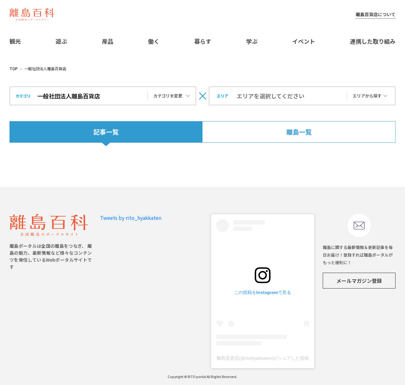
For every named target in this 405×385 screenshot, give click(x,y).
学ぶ (252, 41)
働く (153, 41)
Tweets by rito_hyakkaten (130, 217)
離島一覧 (299, 131)
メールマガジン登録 (359, 280)
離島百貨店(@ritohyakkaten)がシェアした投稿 (263, 358)
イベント (303, 41)
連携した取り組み (373, 41)
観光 (15, 41)
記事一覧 (106, 131)
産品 (107, 41)
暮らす (202, 41)
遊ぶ (61, 41)
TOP (13, 68)
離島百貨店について (376, 14)
